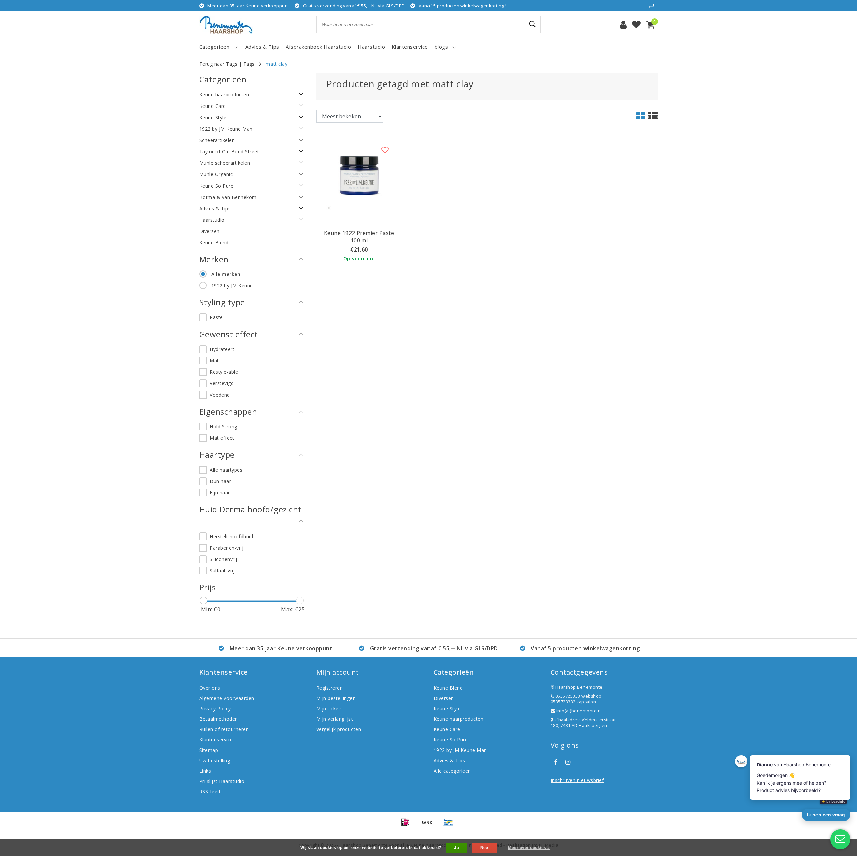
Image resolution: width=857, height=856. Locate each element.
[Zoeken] (532, 24)
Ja (456, 847)
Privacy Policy (215, 708)
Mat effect (222, 438)
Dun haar (220, 481)
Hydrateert (222, 349)
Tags (249, 64)
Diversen (444, 698)
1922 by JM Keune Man (460, 750)
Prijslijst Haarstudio (221, 781)
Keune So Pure (451, 739)
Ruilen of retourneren (224, 729)
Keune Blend (448, 688)
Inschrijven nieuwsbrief (577, 780)
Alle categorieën (452, 771)
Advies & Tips (449, 760)
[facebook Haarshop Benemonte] (556, 762)
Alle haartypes (226, 470)
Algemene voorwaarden (226, 698)
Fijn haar (220, 492)
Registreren (329, 688)
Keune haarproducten (458, 719)
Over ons (209, 688)
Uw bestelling (214, 760)
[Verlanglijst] (636, 24)
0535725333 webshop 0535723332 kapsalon (576, 699)
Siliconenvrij (223, 559)
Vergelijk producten (338, 729)
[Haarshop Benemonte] (226, 25)
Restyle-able (224, 372)
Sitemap (208, 750)
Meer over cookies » (529, 847)
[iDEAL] (407, 825)
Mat (214, 360)
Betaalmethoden (218, 719)
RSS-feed (209, 791)
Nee (484, 847)
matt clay (276, 64)
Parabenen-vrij (226, 548)
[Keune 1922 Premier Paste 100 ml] (359, 175)
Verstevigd (222, 383)
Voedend (220, 394)
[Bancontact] (450, 825)
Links (205, 771)
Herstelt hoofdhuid (231, 536)
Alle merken (225, 274)
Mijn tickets (329, 708)
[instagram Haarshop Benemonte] (568, 762)
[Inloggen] (623, 24)
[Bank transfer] (429, 825)
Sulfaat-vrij (222, 570)
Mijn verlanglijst (334, 719)
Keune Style (447, 708)
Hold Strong (223, 426)
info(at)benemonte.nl (578, 711)
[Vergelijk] (653, 5)
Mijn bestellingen (336, 698)
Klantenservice (216, 739)
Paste (216, 317)
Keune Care (447, 729)
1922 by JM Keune (232, 285)
